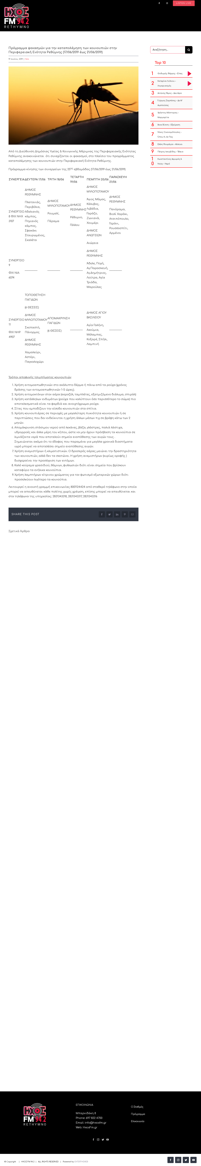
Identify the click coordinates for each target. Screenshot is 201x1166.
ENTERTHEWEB (81, 1162)
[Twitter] (103, 1139)
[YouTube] (107, 1139)
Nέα (27, 59)
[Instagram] (98, 1139)
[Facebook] (93, 1139)
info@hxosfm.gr (95, 1122)
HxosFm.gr (90, 1127)
